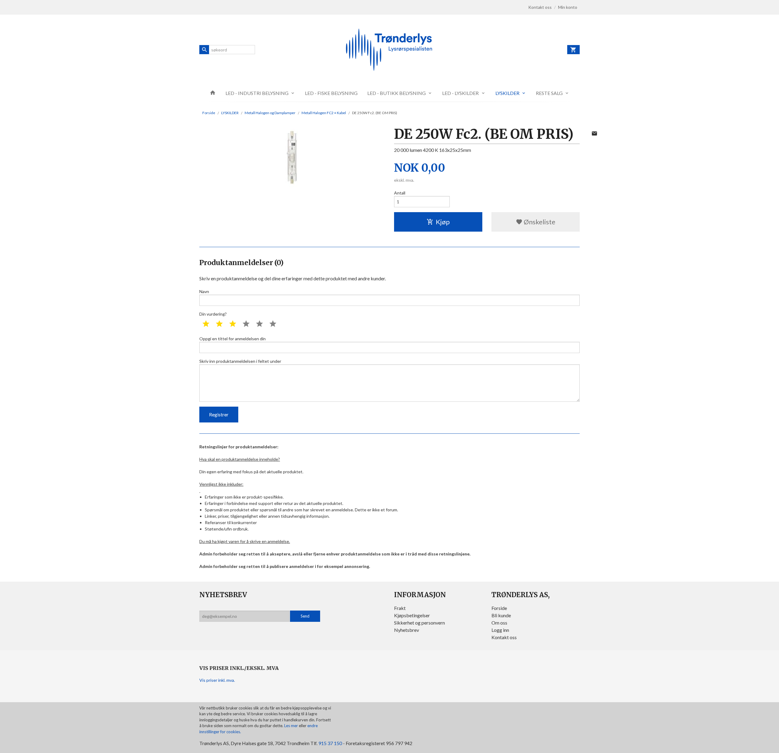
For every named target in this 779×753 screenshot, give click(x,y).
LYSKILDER (507, 93)
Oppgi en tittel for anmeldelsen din (232, 338)
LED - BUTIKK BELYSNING (396, 93)
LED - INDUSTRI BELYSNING (256, 93)
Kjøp (443, 222)
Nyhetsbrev (406, 630)
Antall (399, 192)
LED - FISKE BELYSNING (331, 93)
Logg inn (500, 630)
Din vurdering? (213, 314)
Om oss (499, 622)
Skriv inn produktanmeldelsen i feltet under (240, 361)
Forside (208, 112)
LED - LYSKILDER (460, 93)
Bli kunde (501, 615)
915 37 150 (330, 743)
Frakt (400, 608)
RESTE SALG (549, 93)
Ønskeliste (538, 222)
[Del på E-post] (594, 133)
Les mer (291, 725)
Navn (204, 291)
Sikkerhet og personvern (419, 622)
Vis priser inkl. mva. (217, 680)
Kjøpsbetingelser (412, 615)
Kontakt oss (504, 637)
